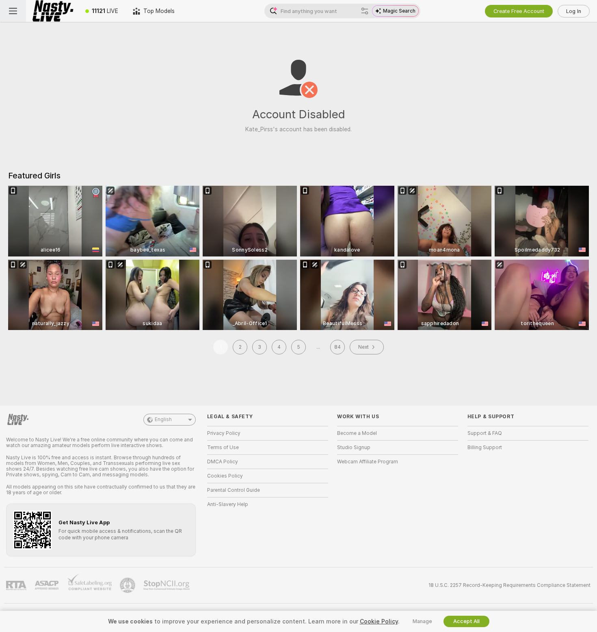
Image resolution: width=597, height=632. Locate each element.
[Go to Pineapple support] (128, 585)
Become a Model (357, 433)
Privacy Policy (223, 433)
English (163, 419)
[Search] (364, 11)
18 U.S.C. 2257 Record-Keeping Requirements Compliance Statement (509, 585)
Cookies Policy (225, 476)
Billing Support (484, 447)
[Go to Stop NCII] (167, 585)
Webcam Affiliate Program (367, 462)
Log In (573, 11)
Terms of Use (223, 447)
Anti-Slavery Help (227, 504)
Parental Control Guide (233, 490)
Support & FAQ (484, 433)
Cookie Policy (379, 621)
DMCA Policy (222, 462)
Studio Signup (353, 447)
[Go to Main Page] (52, 11)
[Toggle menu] (13, 11)
